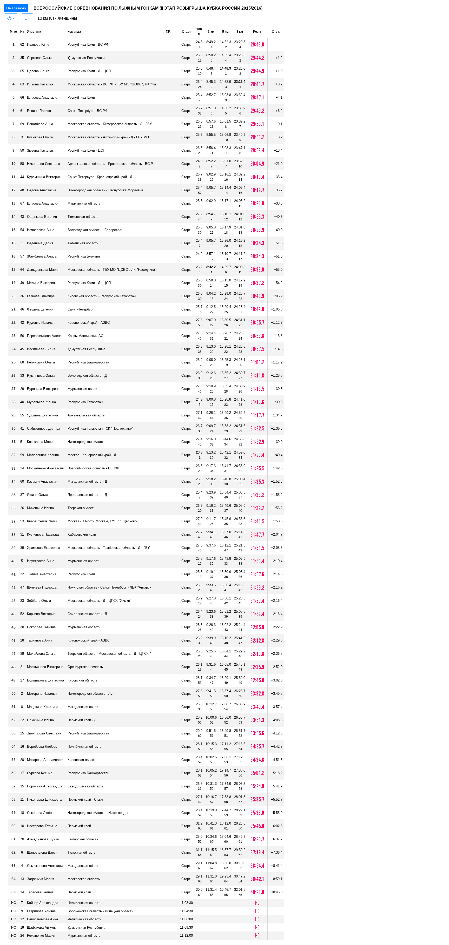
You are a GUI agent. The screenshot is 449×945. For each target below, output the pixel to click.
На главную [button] (16, 8)
